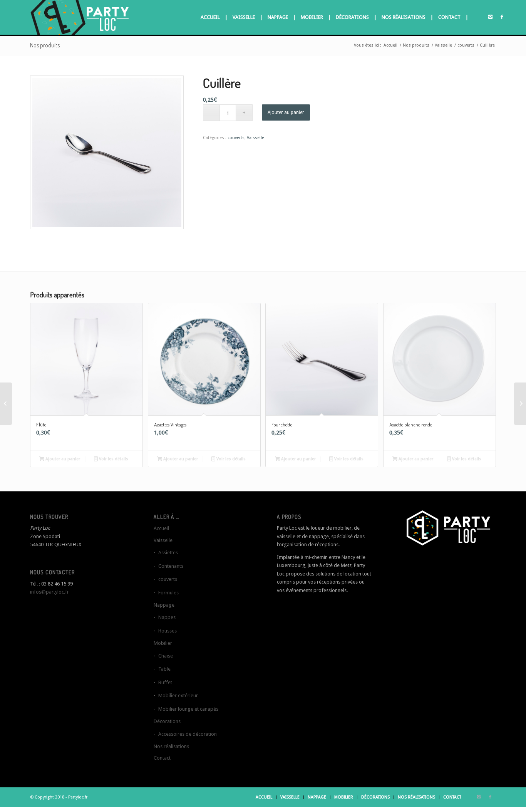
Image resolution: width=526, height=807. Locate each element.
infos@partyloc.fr (49, 592)
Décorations (167, 721)
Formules (168, 593)
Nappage (164, 605)
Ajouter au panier (286, 112)
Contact (162, 758)
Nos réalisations (171, 746)
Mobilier (163, 643)
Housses (167, 631)
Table (164, 669)
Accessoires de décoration (187, 734)
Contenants (170, 566)
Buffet (165, 682)
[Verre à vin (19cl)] (520, 404)
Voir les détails (113, 458)
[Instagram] (490, 17)
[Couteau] (6, 404)
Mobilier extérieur (178, 695)
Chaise (165, 656)
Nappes (167, 617)
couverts (465, 45)
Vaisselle (443, 45)
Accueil (390, 45)
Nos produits (45, 45)
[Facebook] (502, 17)
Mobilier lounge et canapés (188, 709)
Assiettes (168, 552)
